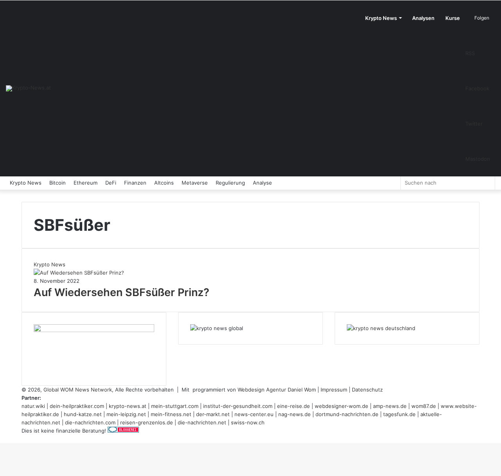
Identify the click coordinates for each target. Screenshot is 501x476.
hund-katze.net (83, 414)
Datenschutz (367, 389)
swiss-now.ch (248, 422)
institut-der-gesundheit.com (237, 406)
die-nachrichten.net (202, 422)
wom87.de (423, 406)
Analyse (262, 183)
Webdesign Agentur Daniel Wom (277, 389)
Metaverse (195, 183)
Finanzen (135, 183)
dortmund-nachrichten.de (346, 414)
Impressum (334, 389)
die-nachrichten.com (90, 422)
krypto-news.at (127, 406)
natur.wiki (33, 406)
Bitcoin (57, 183)
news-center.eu (254, 414)
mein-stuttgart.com (174, 406)
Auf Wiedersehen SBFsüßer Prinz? (121, 292)
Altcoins (164, 183)
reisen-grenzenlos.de (146, 422)
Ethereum (85, 183)
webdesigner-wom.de (341, 406)
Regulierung (230, 183)
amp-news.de (390, 406)
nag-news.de (294, 414)
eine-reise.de (293, 406)
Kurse (452, 18)
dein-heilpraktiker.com (77, 406)
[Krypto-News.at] (28, 88)
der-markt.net (213, 414)
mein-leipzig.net (126, 414)
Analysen (423, 18)
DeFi (110, 183)
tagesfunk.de (399, 414)
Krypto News (381, 18)
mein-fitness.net (171, 414)
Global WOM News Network (77, 389)
